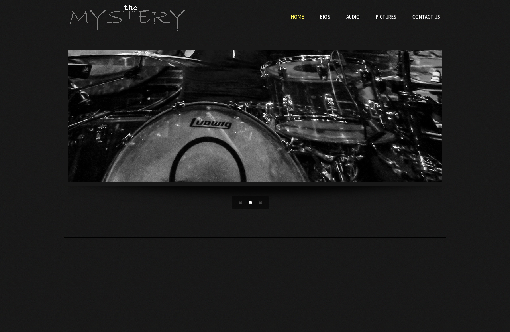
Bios (325, 17)
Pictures (386, 17)
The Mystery (127, 18)
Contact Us (426, 17)
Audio (353, 17)
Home (297, 17)
